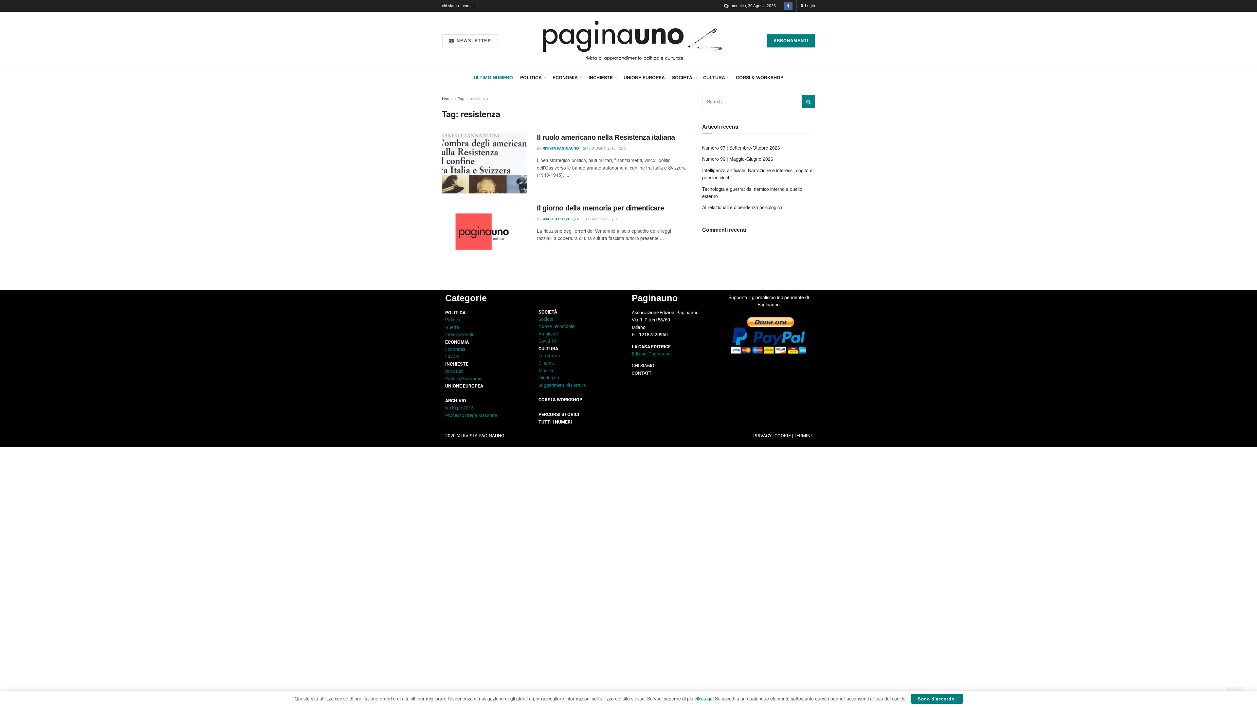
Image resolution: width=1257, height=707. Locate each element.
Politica (531, 77)
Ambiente (548, 333)
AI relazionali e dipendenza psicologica (742, 207)
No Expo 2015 (459, 407)
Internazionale (459, 334)
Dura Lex (454, 371)
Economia (565, 77)
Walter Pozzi (555, 218)
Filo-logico (548, 377)
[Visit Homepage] (632, 40)
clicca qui (704, 698)
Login (809, 6)
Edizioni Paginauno (652, 353)
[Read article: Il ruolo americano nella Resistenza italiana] (484, 163)
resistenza (479, 98)
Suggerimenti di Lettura (562, 385)
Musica (545, 370)
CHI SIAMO (643, 365)
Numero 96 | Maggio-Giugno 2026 (737, 158)
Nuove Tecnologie (556, 326)
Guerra (452, 327)
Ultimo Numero (493, 77)
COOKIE (782, 435)
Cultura (714, 77)
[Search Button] (726, 6)
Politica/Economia (464, 378)
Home (447, 98)
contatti (469, 6)
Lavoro (452, 356)
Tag (461, 98)
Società (682, 77)
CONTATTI (642, 373)
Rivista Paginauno (560, 148)
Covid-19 (547, 341)
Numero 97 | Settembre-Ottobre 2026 (741, 147)
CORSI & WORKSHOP (759, 77)
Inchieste (601, 77)
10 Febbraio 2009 (591, 218)
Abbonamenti (791, 40)
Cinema (546, 363)
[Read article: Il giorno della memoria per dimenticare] (484, 233)
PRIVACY (762, 435)
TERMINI (803, 435)
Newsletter (473, 40)
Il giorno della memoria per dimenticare (600, 208)
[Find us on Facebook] (788, 6)
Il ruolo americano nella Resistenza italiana (606, 137)
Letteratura (550, 355)
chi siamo (450, 6)
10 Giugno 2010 (600, 148)
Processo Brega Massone (471, 415)
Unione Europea (644, 77)
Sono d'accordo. (937, 699)
